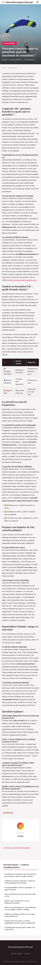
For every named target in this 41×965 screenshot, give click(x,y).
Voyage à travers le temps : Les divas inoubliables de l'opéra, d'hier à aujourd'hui (19, 922)
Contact (27, 953)
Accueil (4, 68)
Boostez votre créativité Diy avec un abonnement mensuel (16, 902)
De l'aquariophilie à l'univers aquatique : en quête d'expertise (19, 888)
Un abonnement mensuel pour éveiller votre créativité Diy (19, 928)
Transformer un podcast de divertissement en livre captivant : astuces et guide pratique (20, 875)
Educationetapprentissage (17, 2)
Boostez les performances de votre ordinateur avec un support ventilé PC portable (20, 908)
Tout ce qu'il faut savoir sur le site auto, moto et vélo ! (20, 895)
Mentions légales (16, 953)
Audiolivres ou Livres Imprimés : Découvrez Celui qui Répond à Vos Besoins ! (19, 882)
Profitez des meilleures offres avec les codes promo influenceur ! (19, 915)
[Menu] (38, 2)
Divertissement (9, 43)
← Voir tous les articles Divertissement (16, 848)
